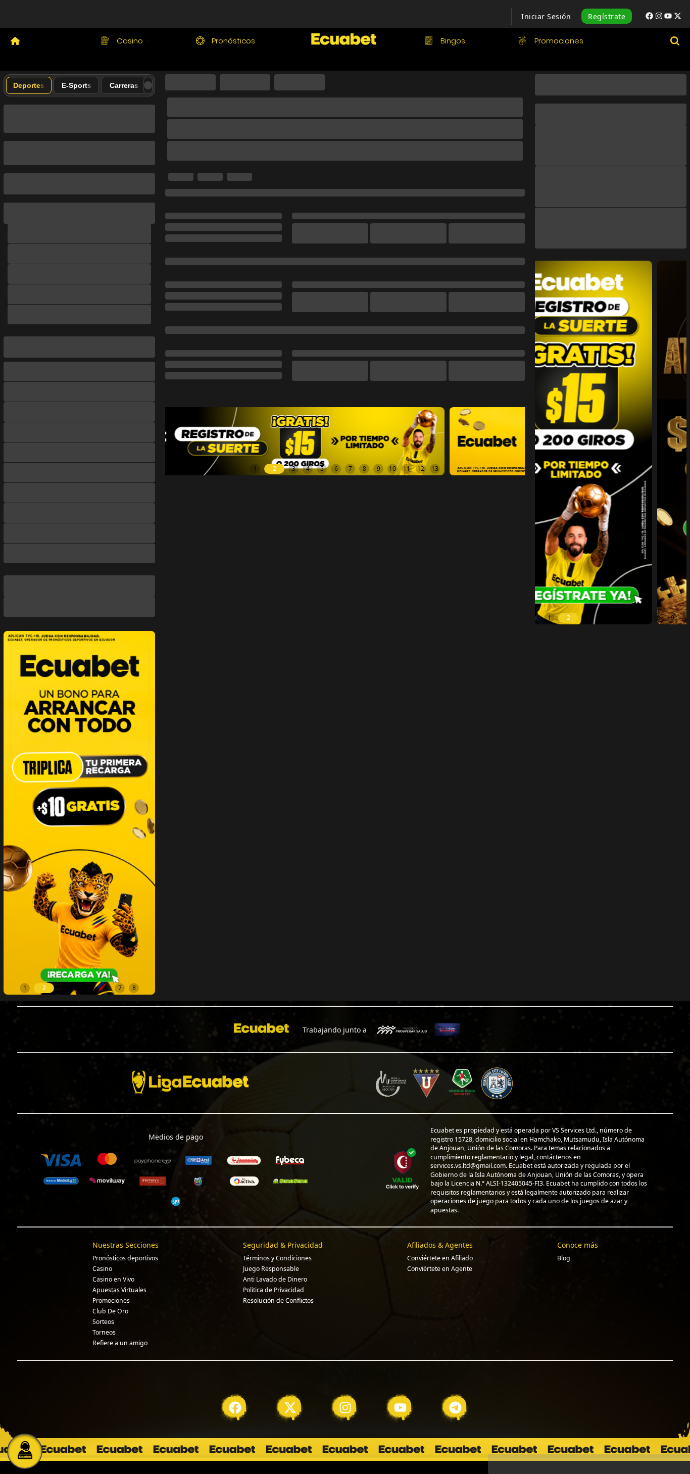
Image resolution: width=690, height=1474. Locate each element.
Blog (563, 1227)
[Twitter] (290, 1377)
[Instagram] (345, 1377)
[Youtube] (400, 1377)
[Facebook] (235, 1377)
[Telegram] (455, 1377)
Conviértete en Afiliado (440, 1227)
